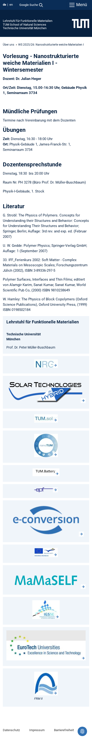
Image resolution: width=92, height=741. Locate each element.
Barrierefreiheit (64, 730)
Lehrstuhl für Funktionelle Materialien (27, 21)
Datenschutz (11, 730)
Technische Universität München (24, 28)
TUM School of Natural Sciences (24, 24)
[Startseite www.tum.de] (80, 23)
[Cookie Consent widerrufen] (82, 731)
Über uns (8, 44)
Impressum (37, 730)
